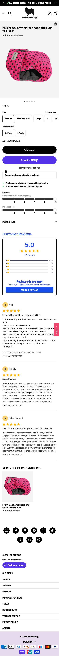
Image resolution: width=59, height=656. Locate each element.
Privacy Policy (10, 622)
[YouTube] (25, 530)
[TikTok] (52, 530)
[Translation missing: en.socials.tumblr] (20, 540)
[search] (9, 13)
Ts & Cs (5, 603)
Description (8, 221)
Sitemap (6, 628)
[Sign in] (49, 13)
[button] (3, 3)
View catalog (4, 13)
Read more (44, 2)
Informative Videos (12, 597)
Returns (6, 591)
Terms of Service (11, 616)
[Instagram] (6, 530)
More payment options (29, 167)
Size (29, 112)
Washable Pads (9, 126)
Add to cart (29, 149)
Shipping (6, 585)
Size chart (52, 112)
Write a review (29, 289)
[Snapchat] (29, 540)
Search (6, 579)
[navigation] (24, 101)
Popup (29, 195)
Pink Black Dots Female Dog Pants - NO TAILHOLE (15, 506)
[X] (43, 530)
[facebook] (34, 530)
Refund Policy (9, 610)
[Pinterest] (16, 530)
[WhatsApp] (39, 540)
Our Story (7, 573)
